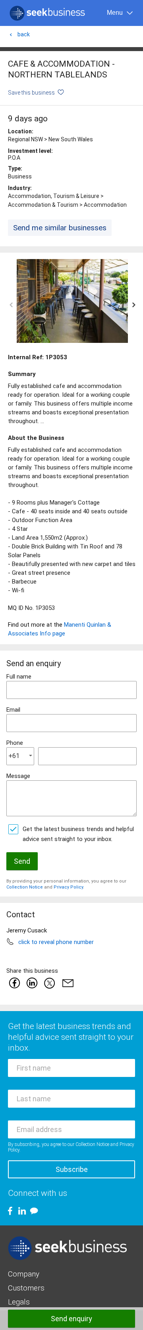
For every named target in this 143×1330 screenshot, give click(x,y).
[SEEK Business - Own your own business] (47, 13)
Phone (14, 742)
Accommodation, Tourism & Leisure (53, 196)
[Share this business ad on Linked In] (32, 982)
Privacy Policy (68, 887)
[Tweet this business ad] (49, 982)
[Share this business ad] (66, 982)
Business (20, 176)
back (23, 34)
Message (18, 776)
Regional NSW (25, 139)
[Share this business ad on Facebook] (14, 982)
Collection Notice (24, 887)
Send (22, 861)
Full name (18, 676)
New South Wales (70, 139)
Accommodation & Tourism (43, 205)
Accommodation (105, 205)
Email (13, 709)
